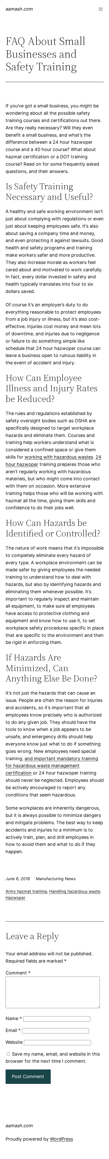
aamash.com (19, 9)
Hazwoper (15, 897)
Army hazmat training (26, 891)
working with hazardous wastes (59, 457)
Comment (18, 972)
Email (13, 1030)
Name (14, 1018)
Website (14, 1042)
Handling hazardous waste (74, 891)
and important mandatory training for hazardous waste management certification (52, 766)
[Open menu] (101, 9)
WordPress (61, 1139)
